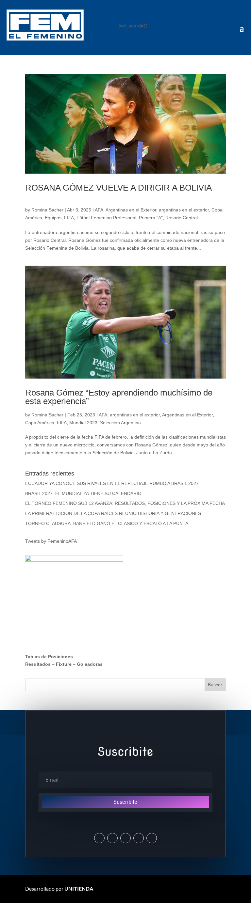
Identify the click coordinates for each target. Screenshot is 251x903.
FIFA (69, 217)
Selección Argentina (120, 422)
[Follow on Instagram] (112, 838)
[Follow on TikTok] (151, 838)
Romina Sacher (47, 209)
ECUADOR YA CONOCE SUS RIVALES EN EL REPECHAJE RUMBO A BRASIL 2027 (112, 483)
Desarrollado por (59, 888)
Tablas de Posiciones (49, 656)
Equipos (53, 217)
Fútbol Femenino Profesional (106, 217)
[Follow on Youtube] (138, 838)
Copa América (39, 422)
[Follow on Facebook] (125, 838)
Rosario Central (181, 217)
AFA (99, 209)
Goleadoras (90, 664)
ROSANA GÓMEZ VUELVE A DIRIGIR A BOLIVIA (118, 188)
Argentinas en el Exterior (131, 209)
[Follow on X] (99, 838)
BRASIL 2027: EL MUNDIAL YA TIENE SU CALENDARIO (83, 493)
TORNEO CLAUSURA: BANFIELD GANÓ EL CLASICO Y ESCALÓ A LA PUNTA (106, 523)
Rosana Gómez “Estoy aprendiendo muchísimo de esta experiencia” (118, 397)
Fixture (64, 664)
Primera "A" (151, 217)
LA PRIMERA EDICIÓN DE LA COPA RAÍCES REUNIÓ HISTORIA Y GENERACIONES (113, 513)
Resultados (38, 664)
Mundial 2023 (83, 422)
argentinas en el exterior (184, 209)
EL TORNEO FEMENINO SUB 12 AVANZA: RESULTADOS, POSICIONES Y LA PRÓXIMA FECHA (125, 503)
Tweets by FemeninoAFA (51, 541)
